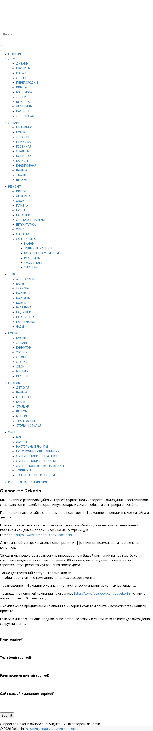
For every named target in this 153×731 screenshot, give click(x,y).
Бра (18, 437)
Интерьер (24, 127)
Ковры (21, 303)
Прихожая (24, 142)
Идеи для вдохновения (27, 482)
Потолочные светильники (38, 451)
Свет (12, 432)
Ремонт (14, 186)
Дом (11, 59)
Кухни (21, 338)
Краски (21, 191)
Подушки (23, 312)
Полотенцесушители (41, 253)
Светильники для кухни (36, 461)
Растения (23, 307)
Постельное (26, 322)
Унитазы (31, 267)
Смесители (33, 262)
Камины (22, 111)
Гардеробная (26, 165)
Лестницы (24, 106)
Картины (23, 298)
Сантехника (26, 239)
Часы (20, 326)
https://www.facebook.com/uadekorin (44, 535)
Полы (20, 210)
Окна (20, 229)
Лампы (21, 442)
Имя (11, 639)
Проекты (23, 68)
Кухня (21, 132)
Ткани (21, 175)
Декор (13, 274)
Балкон (22, 161)
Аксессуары (25, 279)
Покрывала (25, 317)
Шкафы (21, 411)
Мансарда (24, 92)
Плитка (22, 205)
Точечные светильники (35, 475)
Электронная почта (24, 675)
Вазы (20, 284)
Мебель (22, 371)
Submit (7, 715)
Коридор (23, 156)
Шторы (21, 180)
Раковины (32, 258)
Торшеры (23, 470)
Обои (20, 201)
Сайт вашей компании (27, 693)
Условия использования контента (51, 728)
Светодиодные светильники (40, 466)
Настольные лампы (32, 446)
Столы (21, 357)
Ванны (29, 243)
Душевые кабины (38, 248)
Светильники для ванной (37, 456)
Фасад (21, 73)
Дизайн (22, 63)
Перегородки (27, 82)
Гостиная (23, 146)
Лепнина (23, 196)
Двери (21, 97)
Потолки (23, 215)
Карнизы (23, 293)
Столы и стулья (28, 425)
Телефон (15, 657)
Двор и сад (25, 116)
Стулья (21, 362)
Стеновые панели (30, 220)
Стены (21, 78)
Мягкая (21, 416)
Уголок (21, 352)
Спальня (22, 151)
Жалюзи (22, 234)
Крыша (21, 87)
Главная (14, 54)
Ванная (21, 170)
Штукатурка (26, 224)
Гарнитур (23, 347)
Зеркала (22, 288)
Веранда (23, 101)
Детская (22, 137)
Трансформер (27, 421)
